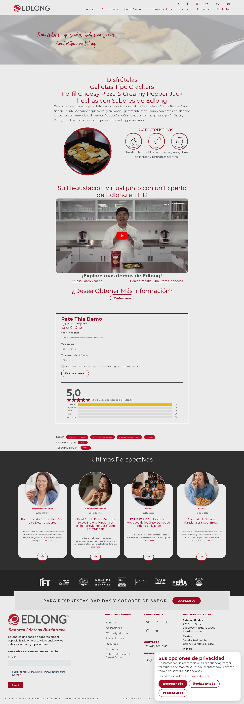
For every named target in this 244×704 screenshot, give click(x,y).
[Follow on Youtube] (206, 3)
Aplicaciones (110, 9)
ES (228, 4)
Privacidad (195, 676)
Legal (206, 676)
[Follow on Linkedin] (178, 3)
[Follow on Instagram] (197, 3)
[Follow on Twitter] (168, 3)
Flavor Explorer (162, 9)
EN (217, 4)
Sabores (90, 9)
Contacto (223, 9)
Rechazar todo (204, 683)
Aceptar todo (173, 683)
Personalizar (173, 692)
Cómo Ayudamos (135, 9)
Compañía (203, 9)
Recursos (184, 9)
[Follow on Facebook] (187, 3)
